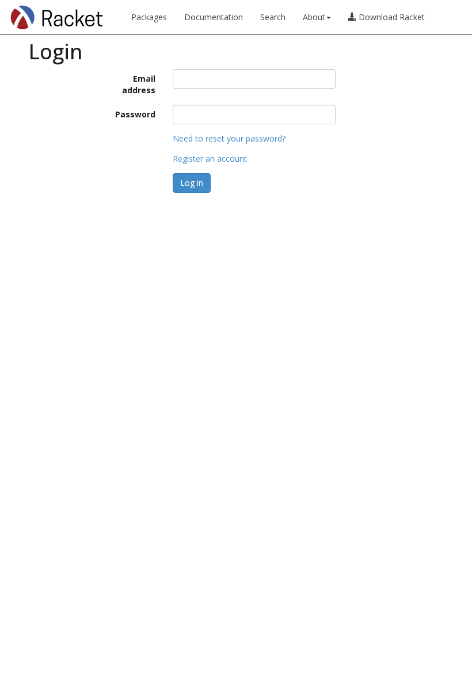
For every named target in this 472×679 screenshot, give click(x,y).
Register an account (210, 158)
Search (273, 17)
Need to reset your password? (229, 138)
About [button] (314, 17)
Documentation (213, 17)
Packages (149, 17)
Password (135, 114)
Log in (191, 182)
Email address (138, 84)
